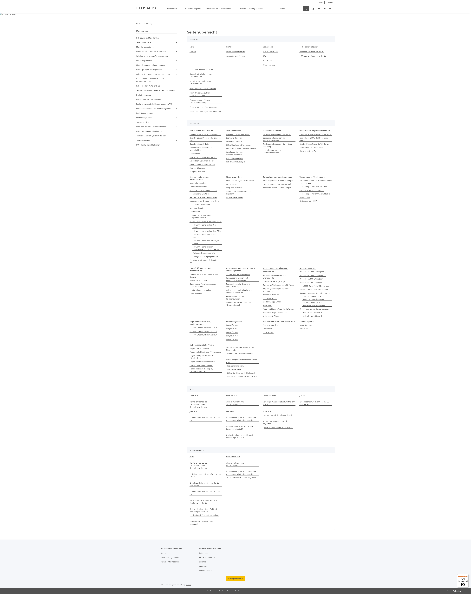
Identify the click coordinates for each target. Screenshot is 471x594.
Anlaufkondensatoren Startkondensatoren (272, 151)
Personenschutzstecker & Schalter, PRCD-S (204, 261)
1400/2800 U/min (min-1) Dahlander (314, 286)
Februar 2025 (231, 395)
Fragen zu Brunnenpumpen (201, 365)
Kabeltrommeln (269, 272)
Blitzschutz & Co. (270, 298)
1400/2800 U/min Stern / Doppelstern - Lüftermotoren (314, 297)
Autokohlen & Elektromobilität (202, 161)
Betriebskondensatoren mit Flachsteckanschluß (274, 139)
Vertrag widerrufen (235, 579)
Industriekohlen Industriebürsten (203, 157)
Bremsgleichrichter (234, 138)
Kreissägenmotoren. (235, 366)
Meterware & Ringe (271, 316)
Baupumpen (305, 197)
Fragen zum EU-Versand (199, 348)
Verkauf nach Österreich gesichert (278, 415)
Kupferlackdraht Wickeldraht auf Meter (316, 134)
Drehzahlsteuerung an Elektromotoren (205, 111)
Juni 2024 (193, 411)
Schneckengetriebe (144, 117)
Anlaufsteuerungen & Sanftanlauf (240, 180)
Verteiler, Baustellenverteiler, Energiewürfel (275, 276)
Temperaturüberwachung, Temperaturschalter (200, 216)
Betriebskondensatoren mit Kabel (276, 134)
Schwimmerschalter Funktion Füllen (207, 231)
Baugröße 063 (232, 336)
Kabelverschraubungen (235, 162)
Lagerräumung (306, 325)
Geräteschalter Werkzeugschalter (203, 197)
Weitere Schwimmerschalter (204, 253)
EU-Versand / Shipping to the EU (250, 8)
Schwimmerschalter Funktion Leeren (204, 226)
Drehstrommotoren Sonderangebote (314, 309)
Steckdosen (267, 305)
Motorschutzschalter (198, 187)
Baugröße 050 (232, 332)
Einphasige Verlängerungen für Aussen (279, 285)
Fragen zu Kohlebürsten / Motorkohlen (205, 352)
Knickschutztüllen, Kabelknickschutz (241, 148)
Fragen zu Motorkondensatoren (203, 361)
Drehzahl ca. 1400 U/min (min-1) (313, 275)
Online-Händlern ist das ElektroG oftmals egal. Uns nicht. (239, 436)
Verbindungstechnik (234, 158)
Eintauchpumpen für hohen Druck (277, 184)
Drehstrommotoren (144, 95)
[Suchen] (306, 8)
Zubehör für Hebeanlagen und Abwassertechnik (238, 303)
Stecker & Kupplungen (272, 302)
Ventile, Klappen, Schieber (200, 290)
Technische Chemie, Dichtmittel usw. (242, 376)
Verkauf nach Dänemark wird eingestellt (275, 422)
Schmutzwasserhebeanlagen (238, 274)
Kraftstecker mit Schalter (200, 204)
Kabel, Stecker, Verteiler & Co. (148, 86)
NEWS (192, 457)
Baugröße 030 (232, 325)
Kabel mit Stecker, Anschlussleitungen (278, 309)
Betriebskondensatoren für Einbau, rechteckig (277, 145)
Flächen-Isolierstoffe (308, 151)
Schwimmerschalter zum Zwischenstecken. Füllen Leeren (206, 248)
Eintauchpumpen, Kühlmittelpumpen (278, 180)
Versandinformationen (235, 56)
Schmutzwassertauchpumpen (312, 190)
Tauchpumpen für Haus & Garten (313, 187)
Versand (188, 585)
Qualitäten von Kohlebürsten (201, 69)
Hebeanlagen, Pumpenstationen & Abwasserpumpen (150, 80)
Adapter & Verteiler (271, 295)
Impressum (267, 60)
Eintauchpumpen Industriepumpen (150, 65)
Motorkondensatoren (145, 47)
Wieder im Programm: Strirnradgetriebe (235, 403)
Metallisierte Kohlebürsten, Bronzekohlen (201, 148)
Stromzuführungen (197, 168)
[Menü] (467, 575)
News (320, 2)
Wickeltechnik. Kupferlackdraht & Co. (151, 51)
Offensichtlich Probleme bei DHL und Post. (205, 418)
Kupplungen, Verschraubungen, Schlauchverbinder (203, 285)
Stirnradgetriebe (234, 369)
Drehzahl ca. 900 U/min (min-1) (312, 279)
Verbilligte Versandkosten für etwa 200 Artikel (279, 403)
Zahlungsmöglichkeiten (235, 51)
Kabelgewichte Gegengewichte (205, 256)
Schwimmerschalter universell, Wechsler (205, 235)
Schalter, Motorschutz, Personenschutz (152, 56)
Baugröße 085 (232, 339)
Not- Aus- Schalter (197, 208)
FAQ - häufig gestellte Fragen (148, 145)
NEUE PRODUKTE (233, 457)
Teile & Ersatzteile (143, 42)
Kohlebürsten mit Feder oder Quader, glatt (205, 139)
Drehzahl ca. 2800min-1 (312, 312)
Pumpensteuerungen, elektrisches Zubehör (204, 275)
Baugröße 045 (232, 328)
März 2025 (194, 395)
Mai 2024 (230, 411)
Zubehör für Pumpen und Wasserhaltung (153, 74)
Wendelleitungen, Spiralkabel (275, 312)
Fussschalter (195, 211)
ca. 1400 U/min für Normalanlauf (203, 331)
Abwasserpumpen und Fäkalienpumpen (235, 297)
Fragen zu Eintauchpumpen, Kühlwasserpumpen (201, 370)
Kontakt (330, 2)
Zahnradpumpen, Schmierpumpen (277, 188)
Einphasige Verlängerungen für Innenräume (276, 289)
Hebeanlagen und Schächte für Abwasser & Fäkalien (239, 291)
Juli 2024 (303, 395)
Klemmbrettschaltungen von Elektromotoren (201, 75)
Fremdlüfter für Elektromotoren (240, 353)
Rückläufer (304, 328)
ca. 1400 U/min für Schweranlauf (203, 335)
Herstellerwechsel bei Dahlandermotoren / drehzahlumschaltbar (198, 404)
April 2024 (267, 411)
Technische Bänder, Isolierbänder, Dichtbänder (240, 348)
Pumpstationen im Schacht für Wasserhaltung (238, 285)
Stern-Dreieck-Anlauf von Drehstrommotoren (200, 94)
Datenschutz (268, 47)
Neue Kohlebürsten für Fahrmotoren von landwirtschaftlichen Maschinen (241, 418)
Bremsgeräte (231, 184)
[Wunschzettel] (319, 8)
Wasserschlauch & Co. (199, 280)
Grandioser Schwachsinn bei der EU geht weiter (314, 403)
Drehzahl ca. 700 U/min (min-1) (312, 282)
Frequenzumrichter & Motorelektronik (151, 127)
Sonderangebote (143, 140)
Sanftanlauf (267, 328)
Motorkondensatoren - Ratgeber (203, 88)
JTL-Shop (458, 591)
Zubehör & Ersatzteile (201, 194)
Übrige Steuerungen (234, 197)
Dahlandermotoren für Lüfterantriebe (315, 293)
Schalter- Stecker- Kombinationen (203, 190)
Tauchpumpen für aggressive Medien (315, 194)
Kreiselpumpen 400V (308, 201)
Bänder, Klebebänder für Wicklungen (315, 144)
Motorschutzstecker (198, 183)
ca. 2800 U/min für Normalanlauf (203, 328)
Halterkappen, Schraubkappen (202, 164)
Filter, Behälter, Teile (198, 294)
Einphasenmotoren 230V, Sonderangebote (153, 108)
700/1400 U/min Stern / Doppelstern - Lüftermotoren (314, 304)
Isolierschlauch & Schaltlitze (311, 147)
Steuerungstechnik (144, 60)
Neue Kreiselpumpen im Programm (278, 427)
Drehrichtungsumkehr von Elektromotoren (200, 82)
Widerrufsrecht (269, 65)
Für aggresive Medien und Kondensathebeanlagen (237, 279)
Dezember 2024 (269, 395)
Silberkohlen (195, 154)
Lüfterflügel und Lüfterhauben (238, 145)
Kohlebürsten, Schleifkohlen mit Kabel (205, 134)
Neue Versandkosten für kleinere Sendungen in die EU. (239, 427)
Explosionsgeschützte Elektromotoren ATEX (241, 361)
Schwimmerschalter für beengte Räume (206, 242)
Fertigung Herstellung (199, 171)
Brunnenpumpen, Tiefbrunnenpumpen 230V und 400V (316, 181)
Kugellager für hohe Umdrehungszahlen (234, 153)
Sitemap (266, 56)
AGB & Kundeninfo (270, 51)
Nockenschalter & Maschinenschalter (205, 201)
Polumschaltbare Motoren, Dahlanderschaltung (200, 101)
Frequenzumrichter (234, 188)
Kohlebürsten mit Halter (199, 144)
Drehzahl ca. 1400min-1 (312, 316)
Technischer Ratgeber (192, 8)
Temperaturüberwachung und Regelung (238, 192)
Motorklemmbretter (234, 141)
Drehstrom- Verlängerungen (274, 281)
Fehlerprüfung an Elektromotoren (203, 107)
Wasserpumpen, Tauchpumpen (149, 69)
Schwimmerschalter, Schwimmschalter (205, 221)
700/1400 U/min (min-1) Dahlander (314, 289)
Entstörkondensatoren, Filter (237, 134)
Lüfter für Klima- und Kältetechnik (241, 373)
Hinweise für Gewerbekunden (218, 8)
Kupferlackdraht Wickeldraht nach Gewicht (314, 139)
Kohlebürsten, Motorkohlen (147, 38)
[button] (313, 8)
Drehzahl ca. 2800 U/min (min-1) (313, 272)
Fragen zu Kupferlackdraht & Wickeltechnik (201, 356)
